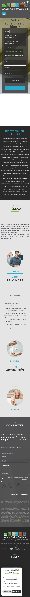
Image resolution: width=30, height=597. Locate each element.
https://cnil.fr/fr (26, 515)
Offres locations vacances (14, 55)
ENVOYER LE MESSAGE (20, 494)
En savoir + (15, 271)
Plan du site (4, 543)
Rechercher (15, 88)
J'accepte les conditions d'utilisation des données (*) (17, 478)
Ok (23, 120)
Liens (27, 543)
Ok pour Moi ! (16, 591)
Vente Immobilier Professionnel (10, 36)
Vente (7, 31)
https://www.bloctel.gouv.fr (16, 520)
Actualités (15, 386)
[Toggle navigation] (4, 13)
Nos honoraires (21, 543)
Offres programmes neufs (13, 51)
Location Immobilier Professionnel (11, 42)
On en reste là (15, 569)
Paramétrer (7, 591)
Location (8, 47)
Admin (15, 545)
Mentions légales (12, 543)
